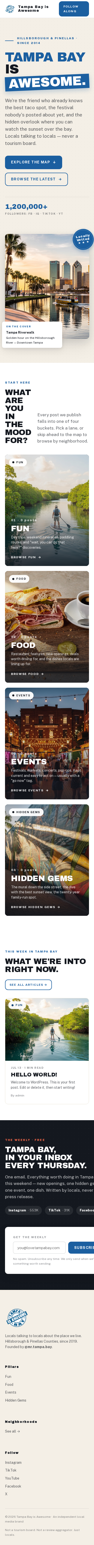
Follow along (70, 9)
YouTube (12, 1478)
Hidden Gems (15, 1400)
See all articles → (28, 985)
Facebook (13, 1486)
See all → (12, 1431)
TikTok (11, 1470)
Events (10, 1392)
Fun (8, 1377)
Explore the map (33, 162)
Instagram (13, 1463)
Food (9, 1385)
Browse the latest (36, 179)
